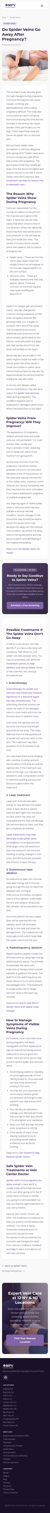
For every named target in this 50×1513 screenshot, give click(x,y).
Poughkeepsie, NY (11, 1419)
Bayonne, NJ (8, 1392)
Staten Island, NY (10, 1425)
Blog (4, 17)
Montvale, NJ (8, 1412)
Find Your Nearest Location (25, 1340)
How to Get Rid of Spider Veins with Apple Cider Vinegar (22, 1007)
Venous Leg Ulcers (11, 1462)
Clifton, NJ (7, 1395)
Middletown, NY (10, 1409)
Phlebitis (7, 1459)
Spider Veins (15, 17)
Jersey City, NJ (9, 1402)
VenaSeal (7, 1442)
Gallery (6, 1476)
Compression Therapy (12, 1446)
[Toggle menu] (42, 6)
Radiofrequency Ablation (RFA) (16, 1436)
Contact (6, 1483)
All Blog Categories (12, 1271)
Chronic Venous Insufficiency (15, 1456)
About (5, 1473)
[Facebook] (5, 1377)
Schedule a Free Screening (25, 605)
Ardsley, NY (8, 1389)
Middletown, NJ (10, 1405)
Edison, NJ (7, 1399)
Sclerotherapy (9, 1439)
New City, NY (8, 1415)
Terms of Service (10, 1492)
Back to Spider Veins (16, 1266)
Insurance (7, 1486)
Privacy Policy (8, 1489)
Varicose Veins (9, 1452)
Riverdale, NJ (8, 1422)
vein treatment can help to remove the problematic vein (24, 180)
